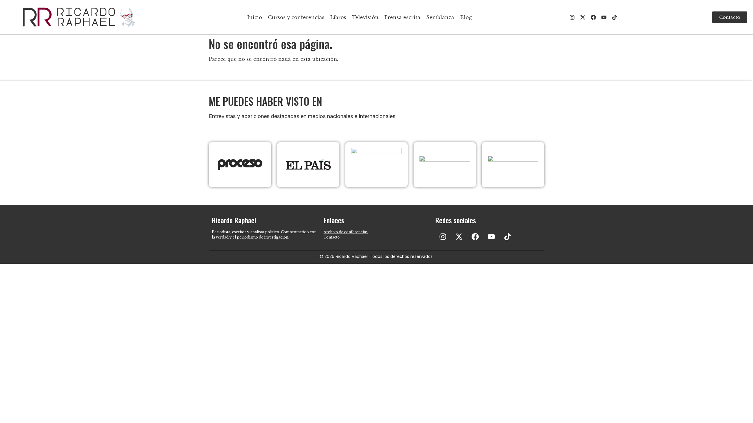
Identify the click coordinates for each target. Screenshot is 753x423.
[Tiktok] (614, 17)
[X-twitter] (582, 17)
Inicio (254, 17)
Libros (338, 17)
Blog (466, 17)
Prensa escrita (402, 17)
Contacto (332, 237)
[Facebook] (593, 17)
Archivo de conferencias (346, 232)
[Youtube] (604, 17)
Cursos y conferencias (296, 17)
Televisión (365, 17)
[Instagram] (572, 17)
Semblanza (440, 17)
